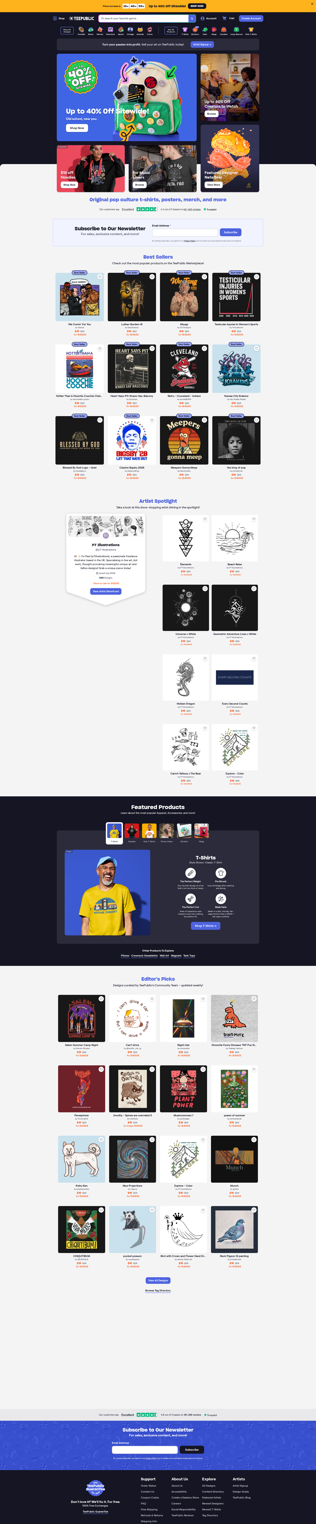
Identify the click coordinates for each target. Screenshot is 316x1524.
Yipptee (133, 147)
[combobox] (144, 18)
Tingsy (68, 851)
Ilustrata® (62, 147)
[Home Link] (81, 18)
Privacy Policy (189, 241)
